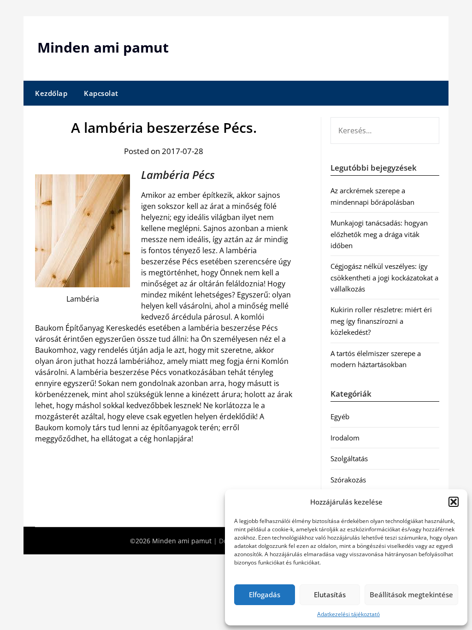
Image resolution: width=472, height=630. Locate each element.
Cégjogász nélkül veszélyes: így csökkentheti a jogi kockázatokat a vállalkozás (384, 277)
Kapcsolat (101, 93)
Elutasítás (330, 594)
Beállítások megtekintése (411, 594)
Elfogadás (264, 594)
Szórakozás (348, 479)
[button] (453, 501)
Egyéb (339, 416)
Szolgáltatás (349, 458)
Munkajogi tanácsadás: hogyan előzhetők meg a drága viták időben (379, 234)
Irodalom (345, 437)
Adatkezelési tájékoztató (348, 614)
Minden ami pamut (103, 47)
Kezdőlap (51, 93)
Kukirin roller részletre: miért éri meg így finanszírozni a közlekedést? (381, 321)
